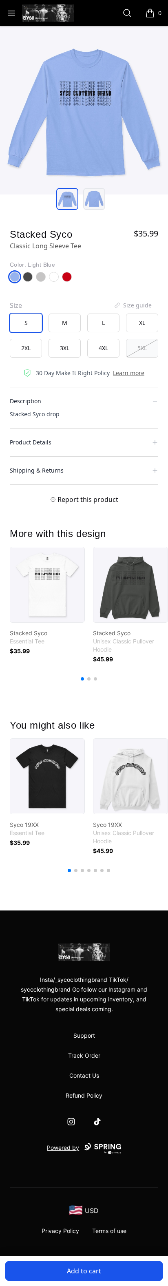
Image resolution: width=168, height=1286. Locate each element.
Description (25, 401)
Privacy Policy (60, 1230)
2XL (26, 348)
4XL (103, 348)
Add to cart (84, 1270)
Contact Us (84, 1075)
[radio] (26, 323)
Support (84, 1035)
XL (142, 323)
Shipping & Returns (37, 470)
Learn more (128, 373)
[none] (132, 305)
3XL (64, 348)
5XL (142, 348)
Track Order (84, 1055)
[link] (47, 584)
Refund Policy (84, 1095)
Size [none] (16, 305)
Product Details (30, 442)
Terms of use (109, 1230)
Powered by (63, 1147)
